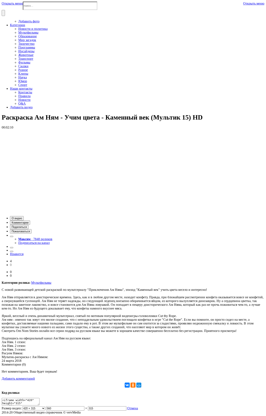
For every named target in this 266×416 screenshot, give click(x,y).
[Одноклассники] (133, 385)
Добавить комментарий (18, 378)
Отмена (132, 408)
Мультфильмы (41, 282)
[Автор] (11, 236)
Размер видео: (11, 408)
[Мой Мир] (138, 385)
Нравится (16, 254)
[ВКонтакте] (127, 385)
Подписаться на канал (34, 243)
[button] (17, 218)
